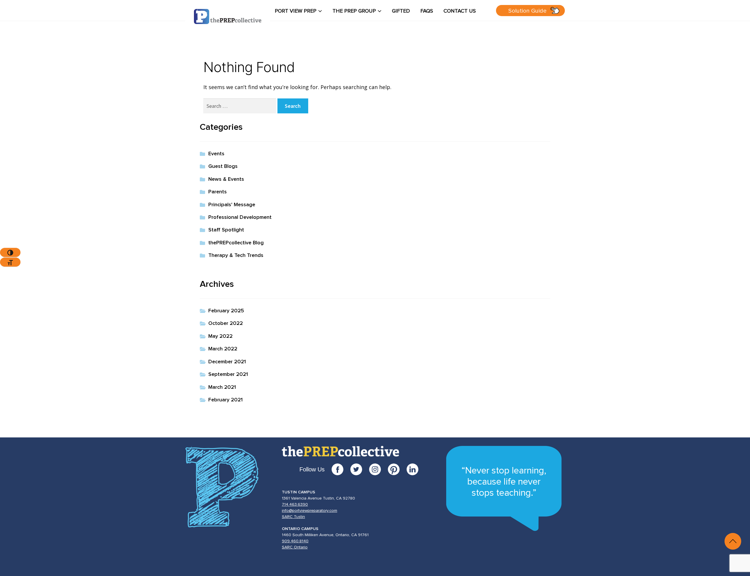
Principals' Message (231, 204)
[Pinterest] (397, 469)
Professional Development (240, 217)
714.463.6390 (295, 504)
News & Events (226, 179)
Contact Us (460, 11)
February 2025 (226, 310)
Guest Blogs (223, 166)
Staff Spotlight (226, 230)
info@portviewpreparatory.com (309, 511)
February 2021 (225, 400)
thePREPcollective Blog (236, 243)
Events (216, 153)
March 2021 (222, 387)
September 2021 (228, 374)
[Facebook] (341, 469)
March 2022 (222, 349)
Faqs (426, 11)
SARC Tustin (293, 517)
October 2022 (225, 323)
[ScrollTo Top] (733, 541)
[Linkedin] (412, 469)
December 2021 (227, 361)
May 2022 (220, 336)
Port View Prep (295, 11)
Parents (217, 192)
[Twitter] (359, 469)
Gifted (401, 11)
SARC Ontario (295, 547)
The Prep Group (354, 11)
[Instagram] (378, 469)
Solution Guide (527, 11)
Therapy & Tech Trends (235, 255)
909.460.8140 (295, 541)
